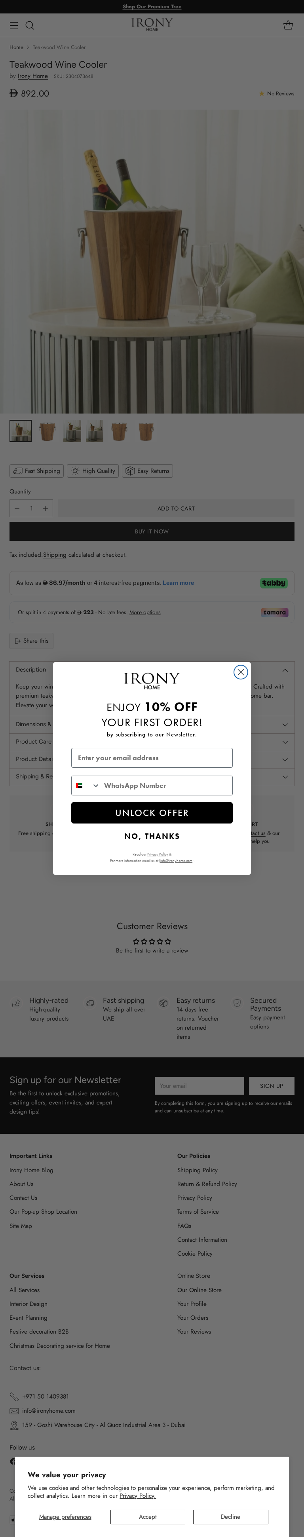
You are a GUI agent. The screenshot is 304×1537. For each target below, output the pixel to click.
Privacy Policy (157, 854)
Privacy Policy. (138, 1495)
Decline (230, 1516)
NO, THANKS (152, 836)
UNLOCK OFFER (152, 812)
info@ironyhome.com (176, 860)
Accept (148, 1516)
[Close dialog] (241, 672)
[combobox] (86, 785)
